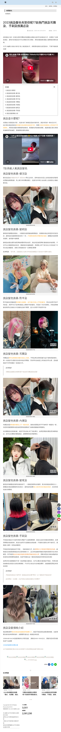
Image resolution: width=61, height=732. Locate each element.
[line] (59, 515)
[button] (52, 2)
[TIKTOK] (59, 505)
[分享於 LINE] (55, 664)
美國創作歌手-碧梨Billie (18, 177)
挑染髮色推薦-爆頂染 (13, 93)
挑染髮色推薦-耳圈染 (13, 102)
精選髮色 (7, 13)
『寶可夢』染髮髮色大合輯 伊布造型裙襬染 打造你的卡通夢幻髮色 (30, 252)
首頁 (46, 6)
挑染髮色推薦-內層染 (13, 105)
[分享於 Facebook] (49, 664)
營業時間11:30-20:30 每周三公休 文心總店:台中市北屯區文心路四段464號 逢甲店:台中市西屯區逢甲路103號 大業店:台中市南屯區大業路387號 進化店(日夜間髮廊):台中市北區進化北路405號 (11, 718)
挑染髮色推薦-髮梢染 (13, 96)
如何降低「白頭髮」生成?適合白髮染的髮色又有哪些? (23, 579)
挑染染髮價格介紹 (12, 113)
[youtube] (59, 519)
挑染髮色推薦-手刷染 (13, 110)
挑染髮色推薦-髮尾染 (13, 107)
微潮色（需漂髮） (53, 6)
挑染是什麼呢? (11, 90)
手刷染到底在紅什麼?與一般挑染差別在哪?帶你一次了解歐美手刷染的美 (28, 575)
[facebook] (59, 508)
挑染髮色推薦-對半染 (13, 99)
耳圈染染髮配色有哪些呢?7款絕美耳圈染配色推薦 (21, 372)
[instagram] (59, 512)
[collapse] (54, 87)
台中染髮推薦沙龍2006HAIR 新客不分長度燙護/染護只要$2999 (23, 649)
